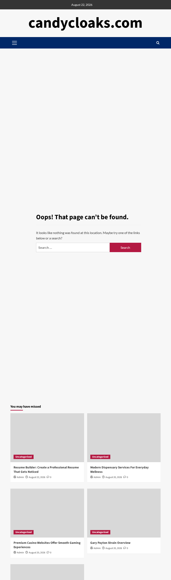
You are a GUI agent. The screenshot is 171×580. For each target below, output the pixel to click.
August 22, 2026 (37, 477)
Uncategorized (23, 457)
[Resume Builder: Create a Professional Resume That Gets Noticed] (47, 437)
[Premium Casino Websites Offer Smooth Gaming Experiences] (47, 513)
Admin (20, 477)
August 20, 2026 (114, 477)
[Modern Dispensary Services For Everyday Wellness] (124, 437)
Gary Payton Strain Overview (110, 543)
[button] (158, 42)
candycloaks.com (85, 23)
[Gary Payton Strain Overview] (124, 513)
